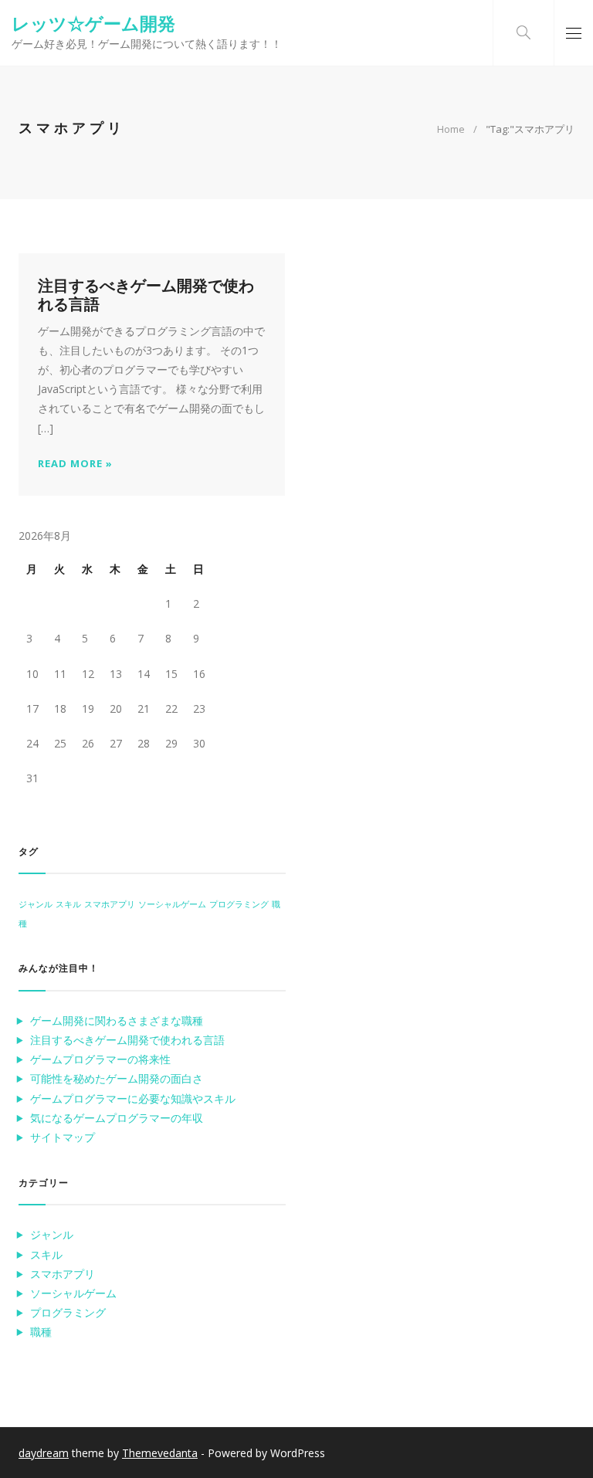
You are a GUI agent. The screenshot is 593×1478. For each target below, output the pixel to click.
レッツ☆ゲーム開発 (93, 23)
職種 (41, 1331)
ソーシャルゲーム (172, 904)
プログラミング (239, 904)
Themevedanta (160, 1453)
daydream (44, 1453)
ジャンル (36, 904)
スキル (68, 904)
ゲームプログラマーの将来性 (100, 1059)
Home (451, 129)
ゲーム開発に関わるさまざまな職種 (116, 1020)
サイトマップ (62, 1137)
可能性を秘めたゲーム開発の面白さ (116, 1078)
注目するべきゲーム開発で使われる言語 (146, 294)
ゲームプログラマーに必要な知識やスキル (133, 1098)
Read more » (75, 463)
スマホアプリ (109, 904)
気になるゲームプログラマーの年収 (116, 1117)
